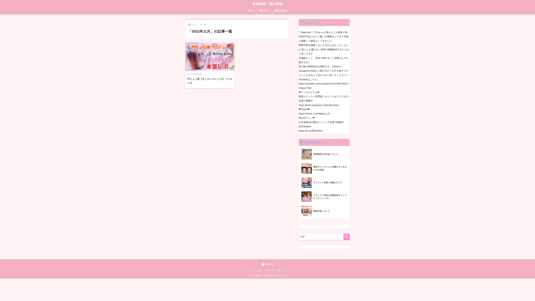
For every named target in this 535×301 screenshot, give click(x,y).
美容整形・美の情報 (267, 4)
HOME (269, 264)
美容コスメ (264, 10)
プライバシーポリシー (275, 270)
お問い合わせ (280, 10)
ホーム (251, 10)
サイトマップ (256, 270)
